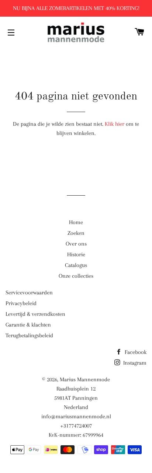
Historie (76, 254)
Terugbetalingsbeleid (29, 335)
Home (76, 222)
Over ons (76, 243)
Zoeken (76, 233)
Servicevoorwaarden (29, 292)
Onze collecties (76, 276)
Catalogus (76, 265)
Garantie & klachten (28, 324)
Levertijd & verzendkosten (35, 314)
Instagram (134, 362)
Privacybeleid (21, 303)
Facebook (134, 352)
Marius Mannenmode (85, 379)
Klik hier (114, 124)
